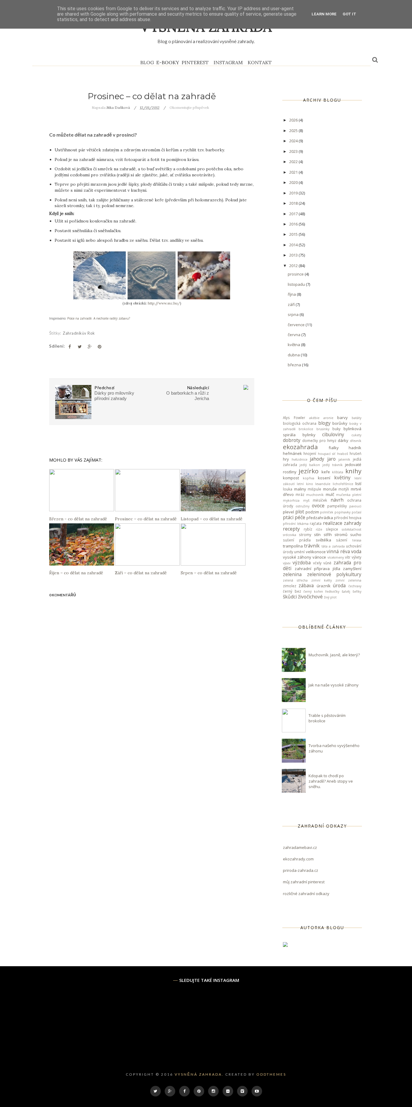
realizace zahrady (342, 523)
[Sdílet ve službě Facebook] (70, 346)
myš (306, 500)
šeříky (357, 591)
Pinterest (195, 62)
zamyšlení (352, 568)
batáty (356, 418)
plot (299, 511)
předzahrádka (319, 517)
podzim (312, 512)
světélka (323, 540)
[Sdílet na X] (80, 346)
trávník (312, 545)
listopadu (297, 284)
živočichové (310, 596)
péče (300, 517)
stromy (305, 534)
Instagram (228, 62)
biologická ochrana (299, 423)
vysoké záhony (297, 557)
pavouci (355, 506)
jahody (317, 459)
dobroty (291, 440)
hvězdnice (299, 459)
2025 (294, 130)
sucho (355, 534)
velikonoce (316, 551)
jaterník (344, 459)
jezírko (309, 471)
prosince (296, 274)
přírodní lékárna (296, 524)
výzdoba (302, 562)
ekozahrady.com (298, 859)
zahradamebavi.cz (300, 847)
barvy (342, 417)
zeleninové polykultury (334, 574)
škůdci (290, 596)
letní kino (305, 484)
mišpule (314, 489)
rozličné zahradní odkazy (306, 893)
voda (356, 551)
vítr (347, 557)
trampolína (293, 546)
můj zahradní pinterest (304, 882)
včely (317, 562)
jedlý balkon (309, 465)
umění (299, 551)
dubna (294, 355)
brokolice (306, 429)
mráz (300, 494)
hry (286, 459)
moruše (330, 489)
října (292, 294)
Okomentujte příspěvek (189, 107)
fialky (334, 447)
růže (319, 529)
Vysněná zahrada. (199, 1074)
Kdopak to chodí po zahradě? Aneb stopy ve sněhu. (331, 781)
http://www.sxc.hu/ (164, 303)
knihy (353, 471)
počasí (356, 512)
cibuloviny (333, 434)
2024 (294, 141)
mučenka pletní (348, 495)
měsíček (320, 500)
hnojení (309, 453)
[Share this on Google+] (90, 346)
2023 (294, 151)
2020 (294, 182)
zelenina (292, 574)
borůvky (339, 423)
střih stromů (335, 534)
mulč (330, 494)
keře (326, 472)
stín (317, 534)
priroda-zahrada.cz (300, 870)
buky (336, 428)
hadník (355, 447)
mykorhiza (291, 500)
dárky (343, 440)
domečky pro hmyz (319, 440)
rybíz (308, 529)
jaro (331, 459)
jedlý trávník (332, 465)
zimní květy (321, 580)
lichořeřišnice (343, 484)
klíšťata (337, 472)
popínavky (342, 512)
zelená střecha (295, 580)
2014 (294, 245)
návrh (337, 500)
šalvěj (346, 591)
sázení (341, 540)
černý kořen (313, 591)
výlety (356, 557)
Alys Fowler (294, 417)
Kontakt (260, 62)
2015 (294, 234)
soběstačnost (351, 529)
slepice (332, 529)
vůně (327, 562)
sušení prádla (297, 540)
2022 (294, 161)
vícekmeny (336, 557)
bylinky (309, 434)
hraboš (342, 454)
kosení (324, 478)
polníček (326, 512)
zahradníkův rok (79, 333)
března (295, 364)
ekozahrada (300, 447)
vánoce (319, 557)
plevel (288, 512)
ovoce (318, 505)
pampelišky (337, 505)
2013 (294, 255)
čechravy (354, 586)
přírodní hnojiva (347, 517)
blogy (324, 423)
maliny (300, 489)
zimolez (289, 585)
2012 (294, 265)
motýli (343, 489)
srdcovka (289, 535)
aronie (328, 418)
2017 (294, 213)
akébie (314, 418)
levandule (322, 484)
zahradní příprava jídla (317, 568)
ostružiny (302, 506)
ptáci (288, 517)
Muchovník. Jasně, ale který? (334, 655)
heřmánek (292, 453)
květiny (342, 477)
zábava (306, 585)
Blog (147, 62)
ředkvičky (332, 591)
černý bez (292, 591)
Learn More (324, 14)
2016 (294, 224)
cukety (356, 435)
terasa (356, 540)
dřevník (355, 441)
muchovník (315, 495)
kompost (291, 478)
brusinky (322, 429)
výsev (286, 563)
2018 (294, 203)
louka (287, 489)
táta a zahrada (333, 546)
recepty (291, 528)
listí (358, 483)
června (294, 334)
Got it (349, 14)
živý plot (330, 597)
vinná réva (338, 551)
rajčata (316, 523)
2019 (294, 193)
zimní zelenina (348, 580)
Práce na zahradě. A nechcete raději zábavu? (98, 318)
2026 (294, 120)
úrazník (324, 585)
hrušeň (355, 453)
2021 (294, 172)
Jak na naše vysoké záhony (334, 685)
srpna (293, 314)
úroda (339, 585)
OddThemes (271, 1074)
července (297, 324)
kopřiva (308, 478)
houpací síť (326, 454)
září (292, 304)
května (294, 344)
